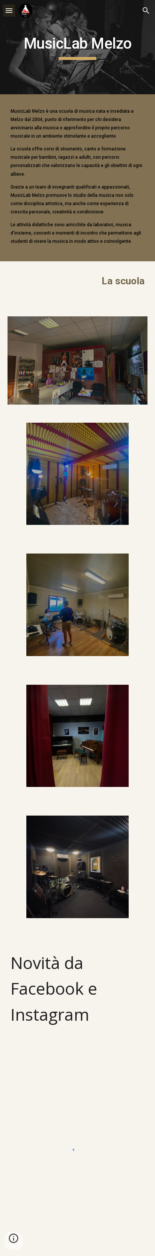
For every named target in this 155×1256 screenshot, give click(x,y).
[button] (9, 10)
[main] (77, 47)
